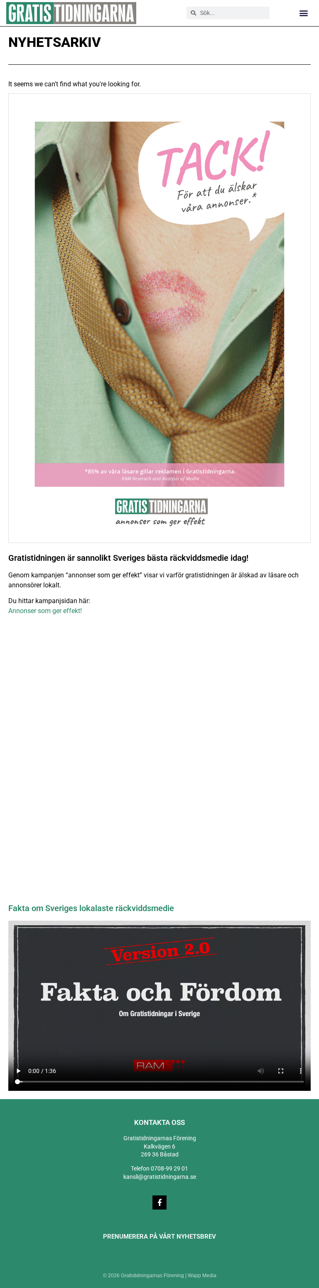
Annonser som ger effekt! (45, 611)
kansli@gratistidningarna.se (159, 1176)
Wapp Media (202, 1275)
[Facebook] (159, 1202)
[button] (304, 13)
